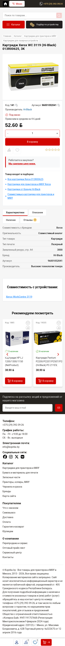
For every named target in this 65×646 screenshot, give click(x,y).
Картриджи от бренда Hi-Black (24, 189)
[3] (52, 150)
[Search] (59, 15)
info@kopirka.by (11, 447)
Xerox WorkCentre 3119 (19, 296)
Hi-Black (27, 109)
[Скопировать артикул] (59, 105)
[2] (49, 150)
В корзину (32, 141)
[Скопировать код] (16, 105)
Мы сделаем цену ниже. (22, 163)
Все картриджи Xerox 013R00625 (25, 179)
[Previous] (7, 354)
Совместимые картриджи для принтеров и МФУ (31, 196)
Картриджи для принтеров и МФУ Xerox (29, 184)
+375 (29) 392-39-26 (13, 424)
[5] (58, 150)
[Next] (58, 354)
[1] (46, 150)
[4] (55, 150)
